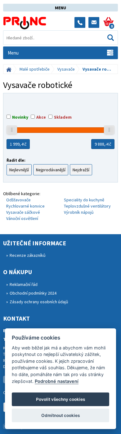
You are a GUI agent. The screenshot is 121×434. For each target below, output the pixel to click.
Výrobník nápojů (79, 212)
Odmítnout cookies (60, 415)
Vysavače (66, 69)
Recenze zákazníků (28, 255)
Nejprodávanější (50, 170)
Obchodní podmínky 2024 (33, 293)
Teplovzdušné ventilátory (87, 206)
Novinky (20, 117)
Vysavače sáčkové (23, 212)
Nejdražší (81, 170)
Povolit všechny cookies (60, 399)
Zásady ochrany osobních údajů (39, 302)
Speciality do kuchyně (84, 200)
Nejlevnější (19, 170)
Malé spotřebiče (35, 69)
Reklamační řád (24, 284)
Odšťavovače (18, 200)
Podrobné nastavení (56, 381)
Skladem (63, 117)
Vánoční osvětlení (22, 218)
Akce (41, 117)
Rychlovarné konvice (25, 206)
